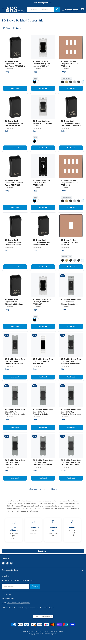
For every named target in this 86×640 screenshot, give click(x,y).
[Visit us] (72, 530)
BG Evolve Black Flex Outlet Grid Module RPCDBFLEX (41, 182)
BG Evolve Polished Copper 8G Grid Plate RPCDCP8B (69, 182)
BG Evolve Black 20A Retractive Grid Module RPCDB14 (42, 123)
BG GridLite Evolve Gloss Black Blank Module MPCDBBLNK (43, 361)
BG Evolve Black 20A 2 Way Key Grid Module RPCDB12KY (42, 302)
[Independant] (33, 530)
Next (53, 489)
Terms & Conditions (41, 631)
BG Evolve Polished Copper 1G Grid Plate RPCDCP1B (69, 242)
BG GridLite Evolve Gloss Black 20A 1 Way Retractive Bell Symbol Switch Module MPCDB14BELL (71, 414)
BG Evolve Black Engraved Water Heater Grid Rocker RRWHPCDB (71, 123)
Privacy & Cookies (57, 631)
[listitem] (34, 81)
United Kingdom (42, 616)
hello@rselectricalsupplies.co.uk (18, 603)
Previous (33, 489)
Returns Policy (28, 631)
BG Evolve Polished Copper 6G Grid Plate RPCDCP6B (69, 64)
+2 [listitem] (82, 82)
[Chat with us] (52, 530)
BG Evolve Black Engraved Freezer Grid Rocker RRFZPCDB (14, 123)
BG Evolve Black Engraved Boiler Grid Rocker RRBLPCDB (41, 242)
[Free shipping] (14, 530)
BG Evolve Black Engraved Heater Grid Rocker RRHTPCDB (14, 182)
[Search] (57, 9)
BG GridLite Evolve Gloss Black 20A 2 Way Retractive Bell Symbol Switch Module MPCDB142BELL (15, 414)
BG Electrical (9, 68)
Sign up (35, 586)
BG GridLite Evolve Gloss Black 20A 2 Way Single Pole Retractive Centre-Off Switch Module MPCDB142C (71, 464)
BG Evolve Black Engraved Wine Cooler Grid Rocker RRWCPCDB (15, 64)
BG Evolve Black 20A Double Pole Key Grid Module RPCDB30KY (41, 64)
